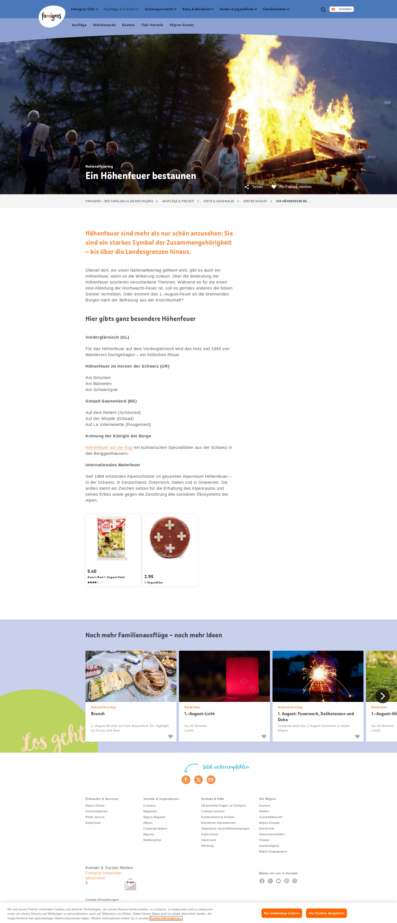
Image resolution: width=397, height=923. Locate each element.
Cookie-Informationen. (166, 918)
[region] (198, 913)
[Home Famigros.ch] (52, 17)
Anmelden (345, 9)
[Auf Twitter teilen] (198, 779)
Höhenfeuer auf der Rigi (109, 447)
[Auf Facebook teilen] (185, 779)
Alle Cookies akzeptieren (326, 913)
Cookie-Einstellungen (102, 899)
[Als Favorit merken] (171, 736)
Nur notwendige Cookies (282, 913)
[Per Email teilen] (211, 779)
